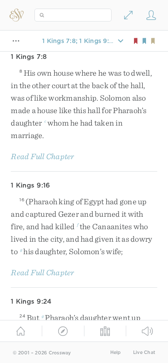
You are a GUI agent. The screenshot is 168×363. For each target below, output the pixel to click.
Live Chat (144, 352)
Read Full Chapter (42, 156)
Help (115, 352)
